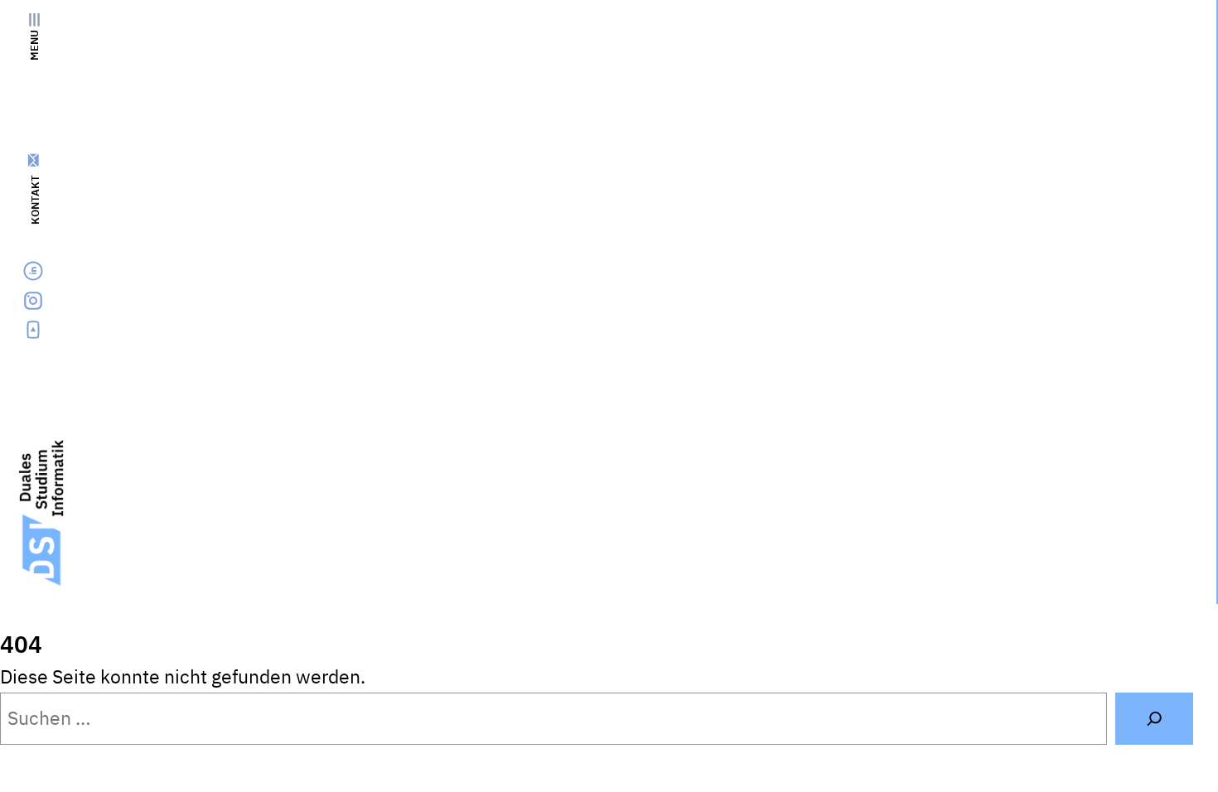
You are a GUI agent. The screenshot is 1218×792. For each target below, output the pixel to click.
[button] (1153, 755)
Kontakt (35, 200)
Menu (34, 45)
